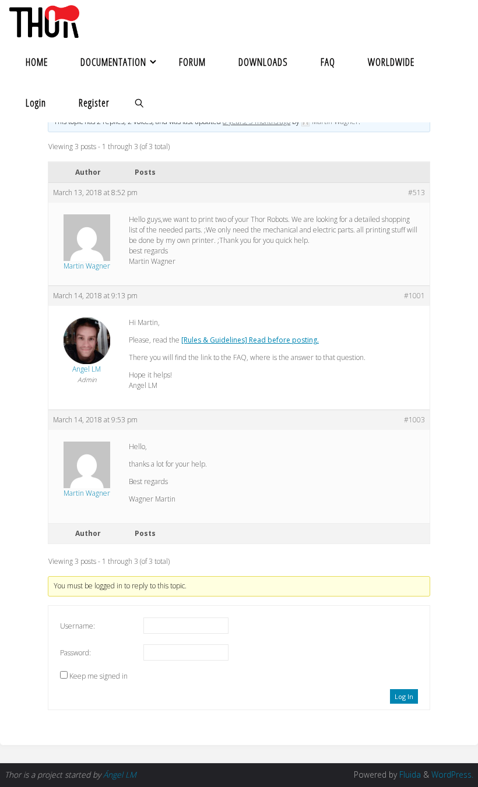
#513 (416, 192)
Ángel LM (119, 774)
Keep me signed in (98, 676)
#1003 (414, 420)
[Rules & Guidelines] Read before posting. (250, 340)
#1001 (414, 296)
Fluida (409, 774)
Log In (404, 696)
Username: (77, 626)
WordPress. (452, 774)
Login (36, 103)
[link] (139, 102)
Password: (75, 653)
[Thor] (44, 20)
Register (94, 103)
